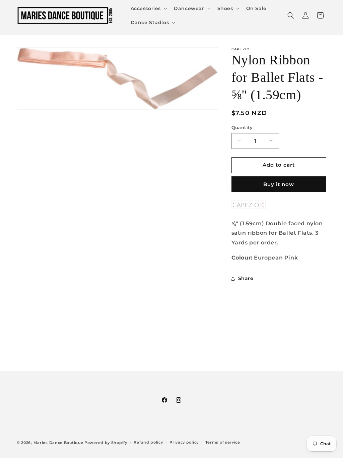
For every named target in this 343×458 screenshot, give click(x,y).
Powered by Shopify (105, 442)
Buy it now (278, 184)
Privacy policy (184, 442)
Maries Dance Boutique (58, 442)
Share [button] (246, 278)
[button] (148, 8)
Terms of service (222, 442)
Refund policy (148, 442)
